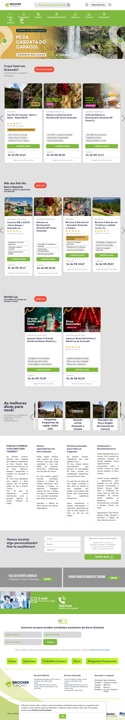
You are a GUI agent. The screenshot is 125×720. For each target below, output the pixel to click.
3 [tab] (60, 55)
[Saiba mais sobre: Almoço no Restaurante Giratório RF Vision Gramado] (62, 95)
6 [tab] (65, 55)
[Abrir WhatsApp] (119, 714)
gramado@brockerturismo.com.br (76, 685)
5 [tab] (63, 55)
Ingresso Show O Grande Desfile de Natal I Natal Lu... (42, 340)
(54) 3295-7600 (76, 681)
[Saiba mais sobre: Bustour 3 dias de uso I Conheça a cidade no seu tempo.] (106, 206)
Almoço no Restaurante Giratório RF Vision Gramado (61, 116)
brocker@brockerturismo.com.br (45, 685)
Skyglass (98, 685)
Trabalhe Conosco (54, 661)
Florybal (97, 687)
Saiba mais (40, 185)
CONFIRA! (47, 579)
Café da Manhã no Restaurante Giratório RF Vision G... (99, 117)
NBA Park (106, 685)
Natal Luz (106, 687)
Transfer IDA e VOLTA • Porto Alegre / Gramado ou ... (18, 225)
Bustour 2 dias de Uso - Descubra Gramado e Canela (77, 225)
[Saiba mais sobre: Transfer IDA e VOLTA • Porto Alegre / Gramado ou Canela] (18, 206)
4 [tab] (61, 55)
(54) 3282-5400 (46, 681)
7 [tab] (67, 55)
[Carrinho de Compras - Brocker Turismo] (109, 5)
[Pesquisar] (68, 5)
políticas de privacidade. (100, 650)
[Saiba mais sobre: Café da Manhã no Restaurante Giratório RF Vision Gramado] (101, 95)
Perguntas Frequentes (102, 661)
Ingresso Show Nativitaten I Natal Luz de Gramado (81, 340)
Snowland (98, 682)
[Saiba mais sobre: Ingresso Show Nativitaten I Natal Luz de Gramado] (82, 319)
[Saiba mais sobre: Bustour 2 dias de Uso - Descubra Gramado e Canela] (77, 206)
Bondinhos (98, 689)
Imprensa (29, 661)
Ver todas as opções (44, 69)
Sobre (12, 661)
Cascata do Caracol (110, 682)
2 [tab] (58, 55)
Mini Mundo (99, 680)
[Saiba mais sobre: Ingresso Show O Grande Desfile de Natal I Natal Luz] (43, 319)
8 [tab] (69, 55)
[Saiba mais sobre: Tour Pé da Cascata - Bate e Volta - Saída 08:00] (23, 95)
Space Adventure (109, 680)
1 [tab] (56, 55)
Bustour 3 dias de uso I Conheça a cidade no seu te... (106, 225)
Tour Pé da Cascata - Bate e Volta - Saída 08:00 (22, 116)
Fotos (77, 661)
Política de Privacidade (41, 710)
